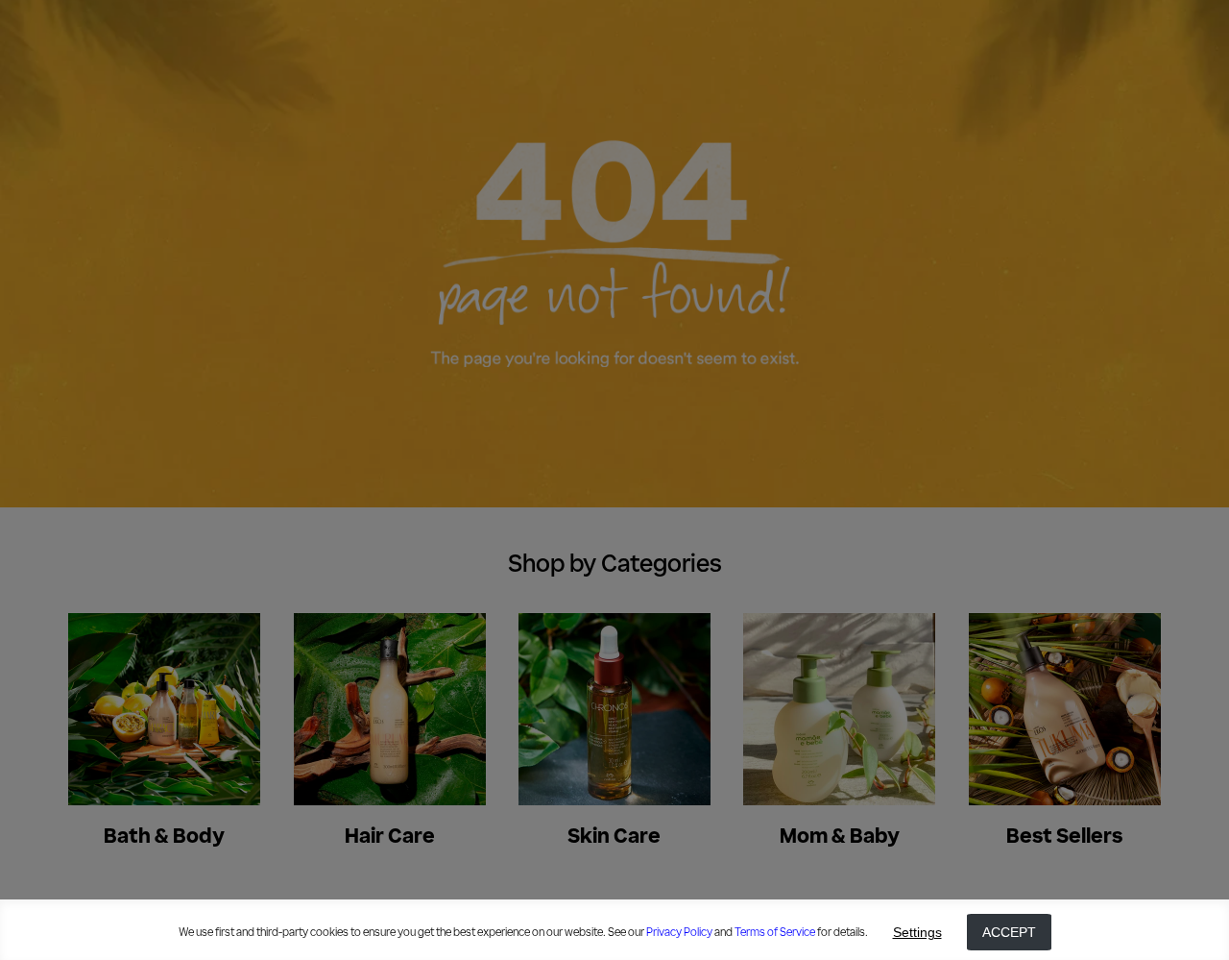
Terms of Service (775, 932)
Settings (917, 932)
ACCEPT (1009, 932)
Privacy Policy (679, 932)
